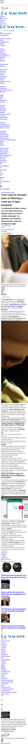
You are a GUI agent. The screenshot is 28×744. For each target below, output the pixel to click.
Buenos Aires (3, 69)
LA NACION (4, 192)
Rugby (1, 97)
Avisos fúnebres (4, 134)
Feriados (2, 112)
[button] (14, 108)
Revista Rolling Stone (5, 155)
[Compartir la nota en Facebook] (2, 294)
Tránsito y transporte (5, 38)
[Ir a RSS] (2, 709)
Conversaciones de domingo (8, 139)
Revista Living (3, 153)
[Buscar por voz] (25, 30)
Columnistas (3, 88)
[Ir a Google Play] (5, 714)
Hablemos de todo (5, 81)
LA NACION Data (4, 42)
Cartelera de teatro (5, 126)
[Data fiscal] (2, 741)
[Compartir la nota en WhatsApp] (4, 290)
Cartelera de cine (4, 124)
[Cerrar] (24, 27)
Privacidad (10, 731)
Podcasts (2, 115)
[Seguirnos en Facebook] (2, 696)
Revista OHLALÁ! (4, 148)
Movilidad (2, 57)
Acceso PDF (3, 131)
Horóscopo (3, 110)
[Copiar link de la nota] (2, 292)
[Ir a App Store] (5, 717)
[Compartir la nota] (2, 290)
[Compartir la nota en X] (4, 294)
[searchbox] (13, 30)
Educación (3, 73)
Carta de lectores (4, 138)
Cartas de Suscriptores (6, 90)
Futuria (2, 49)
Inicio (3, 16)
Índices (2, 59)
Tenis (1, 98)
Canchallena (3, 100)
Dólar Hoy (2, 50)
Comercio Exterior (5, 55)
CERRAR (2, 1)
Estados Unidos (4, 64)
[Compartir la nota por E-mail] (5, 294)
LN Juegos (2, 105)
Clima (1, 40)
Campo (2, 52)
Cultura (2, 74)
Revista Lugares (4, 151)
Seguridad (3, 71)
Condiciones (4, 731)
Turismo (2, 107)
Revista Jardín (3, 157)
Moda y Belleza (4, 117)
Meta (4, 556)
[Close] (2, 630)
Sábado (2, 141)
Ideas (1, 143)
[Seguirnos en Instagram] (2, 705)
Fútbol (1, 95)
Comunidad (3, 76)
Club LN (4, 23)
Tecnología (3, 109)
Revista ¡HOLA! (4, 150)
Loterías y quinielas (5, 114)
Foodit (3, 21)
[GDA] (5, 736)
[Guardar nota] (2, 288)
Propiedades (3, 54)
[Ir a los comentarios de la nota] (4, 288)
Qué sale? (2, 122)
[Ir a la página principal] (14, 14)
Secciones (4, 18)
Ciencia (2, 79)
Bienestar (2, 78)
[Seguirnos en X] (2, 700)
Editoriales (3, 86)
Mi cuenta (4, 25)
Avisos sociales (4, 136)
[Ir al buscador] (2, 10)
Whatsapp (4, 554)
